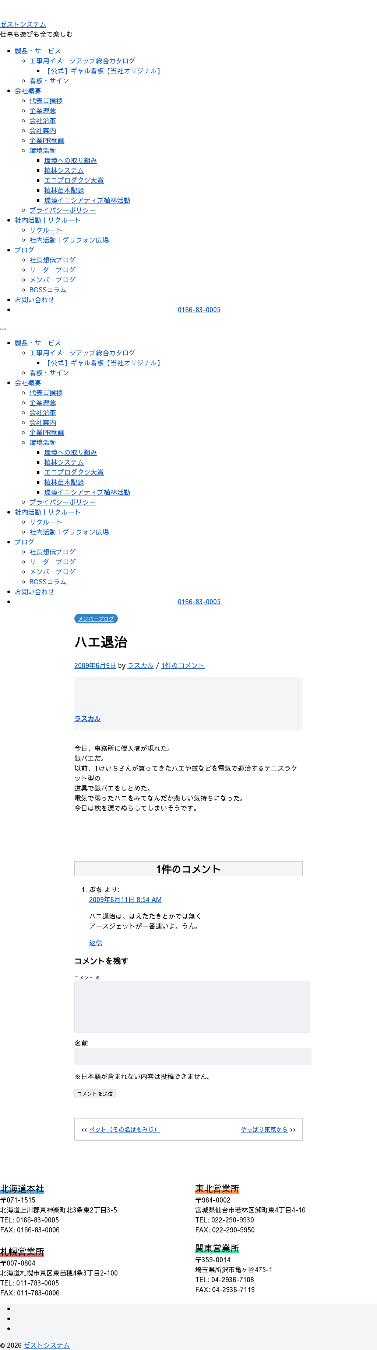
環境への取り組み (70, 160)
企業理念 (42, 110)
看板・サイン (49, 80)
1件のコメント (183, 665)
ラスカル (140, 665)
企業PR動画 (46, 140)
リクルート (46, 229)
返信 (95, 942)
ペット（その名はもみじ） (124, 1129)
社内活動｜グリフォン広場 (69, 239)
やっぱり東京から (264, 1129)
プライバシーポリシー (62, 210)
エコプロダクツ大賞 (74, 180)
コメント (87, 977)
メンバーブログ (52, 279)
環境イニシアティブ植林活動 (87, 200)
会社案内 (42, 130)
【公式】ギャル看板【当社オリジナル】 (103, 70)
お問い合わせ (34, 299)
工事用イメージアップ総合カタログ (82, 60)
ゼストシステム (23, 24)
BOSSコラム (48, 289)
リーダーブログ (52, 269)
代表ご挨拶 (46, 100)
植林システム (64, 170)
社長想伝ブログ (52, 259)
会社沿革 (42, 120)
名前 (81, 1043)
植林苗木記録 (64, 190)
